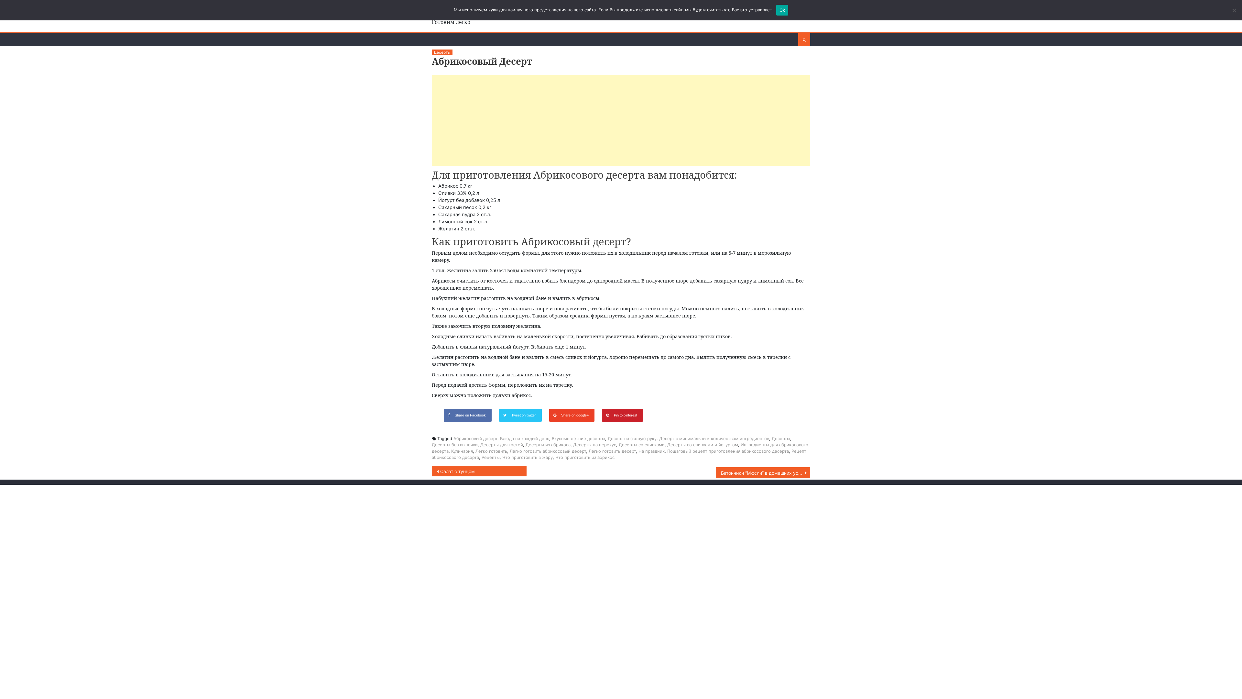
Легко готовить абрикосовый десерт (548, 451)
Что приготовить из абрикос (585, 457)
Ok (782, 10)
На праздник (651, 451)
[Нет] (1234, 10)
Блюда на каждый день (524, 438)
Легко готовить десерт (612, 451)
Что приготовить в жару (527, 457)
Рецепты (491, 457)
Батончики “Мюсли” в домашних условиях (766, 473)
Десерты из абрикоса (548, 444)
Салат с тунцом (457, 471)
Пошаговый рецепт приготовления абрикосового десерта (728, 451)
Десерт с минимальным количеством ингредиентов (714, 438)
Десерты (442, 52)
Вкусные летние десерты (578, 438)
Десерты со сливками (642, 444)
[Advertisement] (621, 120)
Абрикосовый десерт (475, 438)
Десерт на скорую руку (632, 438)
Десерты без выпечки (455, 444)
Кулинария (462, 451)
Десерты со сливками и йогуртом (702, 444)
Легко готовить (491, 451)
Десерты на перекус (594, 444)
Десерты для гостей (501, 444)
